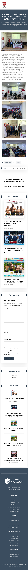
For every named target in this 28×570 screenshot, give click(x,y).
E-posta (6, 332)
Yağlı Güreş (15, 536)
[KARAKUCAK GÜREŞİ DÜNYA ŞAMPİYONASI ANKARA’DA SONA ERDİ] (14, 454)
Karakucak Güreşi (15, 540)
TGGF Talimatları (15, 525)
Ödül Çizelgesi (14, 556)
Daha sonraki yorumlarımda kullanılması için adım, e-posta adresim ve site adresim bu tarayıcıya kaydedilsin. (14, 351)
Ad (5, 325)
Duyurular (7, 228)
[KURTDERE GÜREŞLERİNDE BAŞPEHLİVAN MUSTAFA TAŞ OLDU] (14, 408)
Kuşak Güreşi (15, 543)
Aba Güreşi (15, 538)
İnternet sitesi (7, 339)
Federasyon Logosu (15, 511)
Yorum (6, 309)
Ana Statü (14, 523)
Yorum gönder (8, 358)
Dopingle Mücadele (15, 527)
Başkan (15, 500)
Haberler (18, 162)
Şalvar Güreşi (15, 545)
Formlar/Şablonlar (14, 554)
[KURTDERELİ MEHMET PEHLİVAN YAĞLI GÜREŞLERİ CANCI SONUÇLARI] (14, 438)
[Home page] (2, 22)
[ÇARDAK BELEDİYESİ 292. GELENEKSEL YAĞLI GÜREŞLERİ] (14, 393)
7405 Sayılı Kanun (15, 520)
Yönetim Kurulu (15, 502)
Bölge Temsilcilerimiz (14, 507)
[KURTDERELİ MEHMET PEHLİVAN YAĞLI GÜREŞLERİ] (14, 423)
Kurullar (15, 505)
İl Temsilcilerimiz (15, 509)
